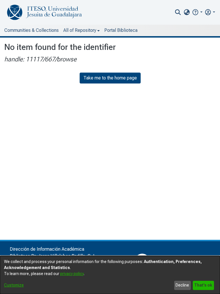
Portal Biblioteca (121, 30)
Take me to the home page (110, 78)
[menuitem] (186, 12)
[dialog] (110, 275)
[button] (197, 12)
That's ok (203, 285)
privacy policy (72, 273)
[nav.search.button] (178, 12)
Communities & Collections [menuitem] (31, 30)
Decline (182, 285)
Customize (14, 285)
